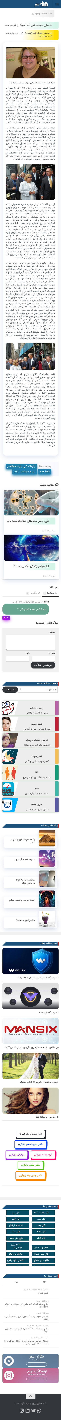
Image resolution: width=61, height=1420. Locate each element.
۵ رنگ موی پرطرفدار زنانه (47, 1117)
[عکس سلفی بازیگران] (30, 1168)
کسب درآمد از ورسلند (49, 1012)
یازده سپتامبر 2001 (24, 472)
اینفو (29, 1403)
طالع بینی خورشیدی (16, 1246)
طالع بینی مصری (15, 1238)
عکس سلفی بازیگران (30, 1165)
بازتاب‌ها (32, 593)
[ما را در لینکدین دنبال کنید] (27, 1410)
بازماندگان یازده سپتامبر (21, 466)
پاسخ (6, 617)
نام (27, 653)
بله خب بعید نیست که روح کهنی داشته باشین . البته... (26, 1318)
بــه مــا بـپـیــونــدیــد (37, 1364)
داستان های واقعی (15, 1260)
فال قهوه (16, 1219)
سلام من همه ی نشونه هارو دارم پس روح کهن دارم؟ (26, 1330)
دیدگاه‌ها (49, 593)
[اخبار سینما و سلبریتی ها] (30, 1137)
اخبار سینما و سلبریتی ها (31, 1134)
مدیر (45, 33)
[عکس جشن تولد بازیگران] (30, 1179)
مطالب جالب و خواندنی (42, 13)
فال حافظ (41, 1231)
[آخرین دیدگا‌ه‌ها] (16, 1282)
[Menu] (57, 4)
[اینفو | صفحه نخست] (39, 4)
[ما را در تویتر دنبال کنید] (33, 1410)
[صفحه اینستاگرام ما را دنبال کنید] (22, 1410)
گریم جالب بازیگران (43, 1154)
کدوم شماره (43, 1293)
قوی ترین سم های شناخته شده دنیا (28, 521)
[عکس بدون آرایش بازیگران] (30, 1148)
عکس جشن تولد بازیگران (30, 1175)
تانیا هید (45, 472)
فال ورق (15, 1212)
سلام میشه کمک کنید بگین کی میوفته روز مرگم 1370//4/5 (26, 1306)
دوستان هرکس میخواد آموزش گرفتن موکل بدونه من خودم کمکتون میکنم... (26, 1342)
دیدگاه (52, 632)
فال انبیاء (41, 1238)
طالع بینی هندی (41, 1247)
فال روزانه (15, 1231)
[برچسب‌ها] (45, 1282)
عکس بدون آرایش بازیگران (30, 1144)
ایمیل (52, 653)
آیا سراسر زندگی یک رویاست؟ (31, 566)
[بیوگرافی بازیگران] (17, 1158)
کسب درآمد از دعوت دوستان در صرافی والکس (37, 977)
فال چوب (41, 1219)
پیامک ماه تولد (15, 1254)
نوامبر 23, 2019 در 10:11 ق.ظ (26, 602)
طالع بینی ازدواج (41, 1254)
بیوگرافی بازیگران (16, 1154)
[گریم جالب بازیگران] (43, 1158)
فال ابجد (41, 1225)
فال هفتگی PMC (41, 1212)
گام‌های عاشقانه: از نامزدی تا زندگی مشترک (39, 1082)
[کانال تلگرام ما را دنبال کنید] (39, 1410)
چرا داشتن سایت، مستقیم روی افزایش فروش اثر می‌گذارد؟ (32, 1047)
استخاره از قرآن (16, 1225)
